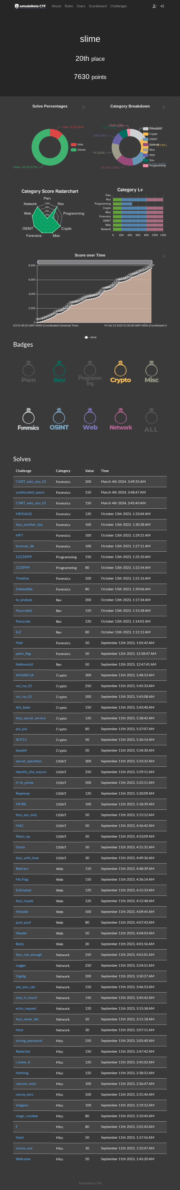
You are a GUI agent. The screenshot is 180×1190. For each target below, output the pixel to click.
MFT (19, 535)
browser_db (25, 546)
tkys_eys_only (26, 815)
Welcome (23, 1159)
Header (21, 933)
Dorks (20, 847)
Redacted (23, 1051)
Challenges (118, 6)
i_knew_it (23, 1062)
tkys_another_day (29, 524)
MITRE (21, 804)
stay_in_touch (26, 998)
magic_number (27, 1116)
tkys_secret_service (30, 718)
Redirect (22, 869)
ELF (19, 632)
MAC (20, 825)
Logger (21, 965)
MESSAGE (24, 514)
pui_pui (21, 729)
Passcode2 (24, 610)
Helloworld (24, 664)
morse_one (24, 1148)
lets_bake (23, 707)
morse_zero (24, 1094)
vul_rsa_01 (24, 696)
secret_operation (29, 761)
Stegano (22, 1105)
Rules (69, 6)
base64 (21, 750)
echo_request (26, 1008)
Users (81, 6)
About (56, 6)
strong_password (29, 1041)
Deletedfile (24, 589)
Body (20, 944)
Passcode (23, 621)
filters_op (23, 836)
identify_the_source (31, 772)
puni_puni (23, 922)
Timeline (22, 578)
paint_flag (23, 653)
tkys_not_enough (29, 955)
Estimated (23, 890)
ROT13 (21, 739)
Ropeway (23, 793)
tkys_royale (24, 901)
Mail (19, 643)
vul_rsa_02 (24, 686)
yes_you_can (25, 987)
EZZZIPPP (24, 557)
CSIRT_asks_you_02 (31, 481)
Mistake (22, 912)
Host (19, 1030)
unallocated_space (30, 492)
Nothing (22, 1073)
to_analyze (24, 600)
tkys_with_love (27, 858)
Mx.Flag (22, 879)
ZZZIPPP (23, 567)
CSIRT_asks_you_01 (31, 503)
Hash (20, 1137)
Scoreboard (98, 6)
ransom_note (26, 1084)
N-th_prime (24, 782)
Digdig (21, 976)
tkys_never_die (27, 1019)
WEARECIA (25, 675)
